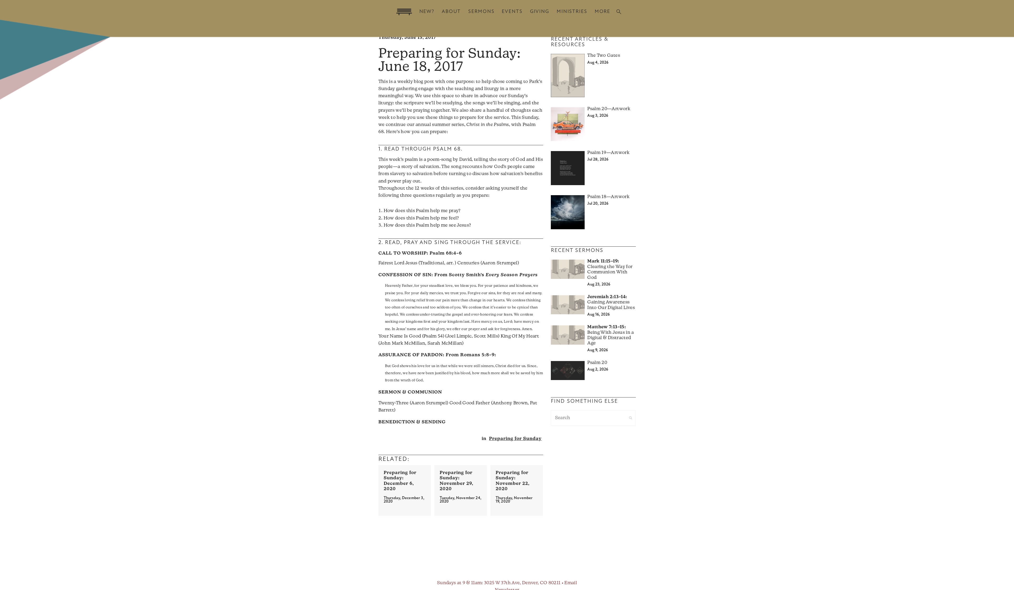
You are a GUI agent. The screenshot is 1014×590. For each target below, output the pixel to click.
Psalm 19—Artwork (608, 153)
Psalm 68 (447, 149)
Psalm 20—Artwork (608, 109)
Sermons (481, 11)
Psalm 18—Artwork (608, 197)
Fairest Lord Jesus (397, 263)
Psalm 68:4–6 (446, 253)
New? (426, 11)
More (602, 11)
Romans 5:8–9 (477, 355)
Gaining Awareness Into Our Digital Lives (611, 302)
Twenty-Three (393, 403)
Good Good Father (469, 403)
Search (618, 11)
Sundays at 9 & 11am (459, 583)
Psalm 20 (597, 362)
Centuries (468, 263)
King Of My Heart (520, 336)
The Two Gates (603, 55)
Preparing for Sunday (515, 439)
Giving (539, 11)
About (451, 11)
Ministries (572, 11)
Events (512, 11)
